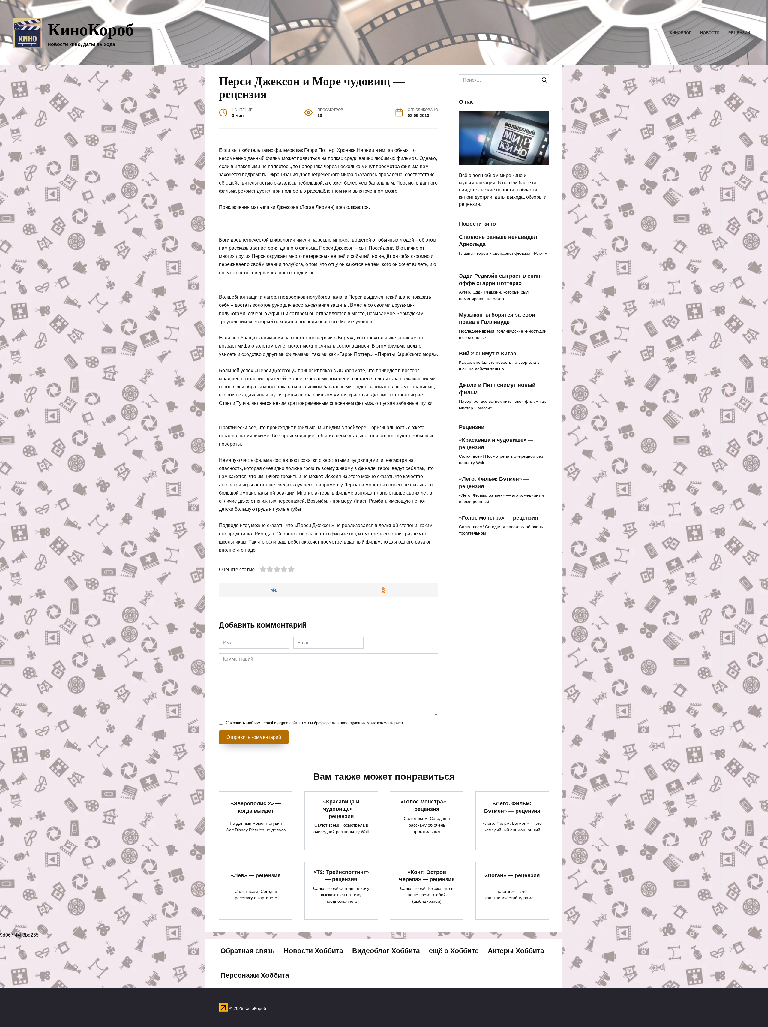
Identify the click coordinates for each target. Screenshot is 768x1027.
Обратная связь (247, 951)
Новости (709, 33)
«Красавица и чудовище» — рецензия (341, 808)
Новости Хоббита (313, 951)
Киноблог (680, 33)
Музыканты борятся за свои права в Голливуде (497, 318)
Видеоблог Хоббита (386, 951)
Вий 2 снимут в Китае (487, 354)
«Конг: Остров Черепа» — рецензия (427, 875)
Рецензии (739, 33)
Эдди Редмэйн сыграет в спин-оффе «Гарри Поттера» (500, 279)
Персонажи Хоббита (254, 975)
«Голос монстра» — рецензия (498, 518)
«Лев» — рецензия (256, 875)
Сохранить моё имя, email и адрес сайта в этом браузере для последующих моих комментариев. (315, 723)
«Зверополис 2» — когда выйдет (256, 807)
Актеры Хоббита (516, 951)
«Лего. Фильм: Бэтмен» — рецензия (512, 807)
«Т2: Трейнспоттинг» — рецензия (341, 875)
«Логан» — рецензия (512, 875)
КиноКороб (91, 29)
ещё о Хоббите (454, 951)
